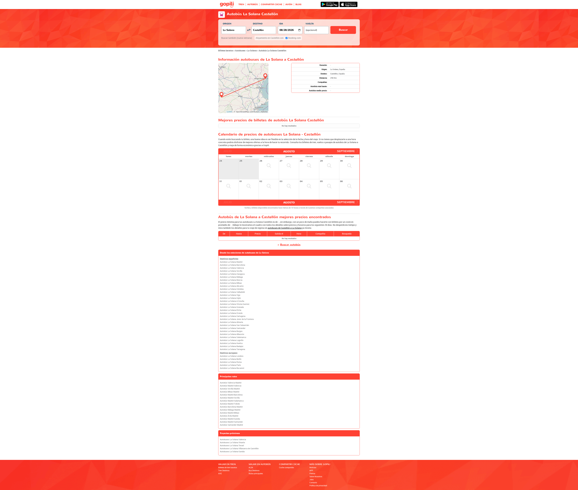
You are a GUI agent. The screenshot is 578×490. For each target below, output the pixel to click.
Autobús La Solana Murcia (231, 280)
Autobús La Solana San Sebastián (234, 325)
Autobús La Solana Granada (232, 307)
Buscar (343, 30)
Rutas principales (256, 473)
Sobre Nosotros (315, 476)
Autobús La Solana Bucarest (232, 368)
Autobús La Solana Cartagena (232, 316)
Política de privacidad (318, 485)
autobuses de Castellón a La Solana (285, 227)
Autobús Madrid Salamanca (232, 400)
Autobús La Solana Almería (231, 322)
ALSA (251, 467)
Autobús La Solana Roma (231, 362)
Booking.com (278, 37)
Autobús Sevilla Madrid (230, 388)
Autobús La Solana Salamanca (233, 337)
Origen (227, 23)
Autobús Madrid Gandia (230, 419)
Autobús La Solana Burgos (231, 331)
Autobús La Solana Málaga (231, 277)
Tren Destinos (223, 470)
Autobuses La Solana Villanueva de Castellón (239, 448)
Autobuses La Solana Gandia (232, 451)
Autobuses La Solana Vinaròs (232, 442)
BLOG (298, 4)
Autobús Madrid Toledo (230, 404)
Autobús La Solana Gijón (230, 298)
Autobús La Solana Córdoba (232, 289)
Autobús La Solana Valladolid (232, 292)
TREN (241, 4)
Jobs (311, 479)
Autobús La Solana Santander (232, 328)
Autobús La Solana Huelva (231, 343)
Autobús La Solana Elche (230, 310)
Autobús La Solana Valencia (232, 268)
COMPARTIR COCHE (271, 4)
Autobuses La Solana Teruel (232, 445)
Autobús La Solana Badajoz (231, 346)
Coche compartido (286, 467)
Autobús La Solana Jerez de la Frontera (237, 319)
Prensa (312, 473)
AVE (220, 473)
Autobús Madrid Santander (231, 422)
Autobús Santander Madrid (231, 425)
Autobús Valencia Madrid (230, 382)
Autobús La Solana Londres (231, 356)
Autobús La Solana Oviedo (231, 313)
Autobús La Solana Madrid (231, 262)
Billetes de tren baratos (227, 467)
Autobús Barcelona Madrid (231, 407)
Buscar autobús (290, 245)
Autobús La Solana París (230, 365)
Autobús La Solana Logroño (231, 340)
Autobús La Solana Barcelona (232, 265)
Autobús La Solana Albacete (232, 334)
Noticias (312, 467)
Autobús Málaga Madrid (230, 410)
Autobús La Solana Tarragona (232, 349)
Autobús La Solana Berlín (230, 359)
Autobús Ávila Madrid (229, 416)
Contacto (313, 482)
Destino (258, 23)
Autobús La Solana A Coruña (232, 301)
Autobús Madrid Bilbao (229, 413)
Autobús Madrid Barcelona (231, 394)
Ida (281, 23)
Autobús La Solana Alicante (232, 286)
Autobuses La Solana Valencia (233, 439)
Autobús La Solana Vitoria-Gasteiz (234, 304)
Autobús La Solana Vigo (230, 295)
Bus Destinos (254, 470)
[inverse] (248, 30)
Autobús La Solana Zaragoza (232, 274)
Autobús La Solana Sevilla (231, 271)
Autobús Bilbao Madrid (229, 391)
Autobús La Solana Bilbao (231, 283)
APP (311, 470)
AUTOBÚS (252, 4)
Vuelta (310, 23)
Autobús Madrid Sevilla (230, 397)
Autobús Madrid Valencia (230, 385)
